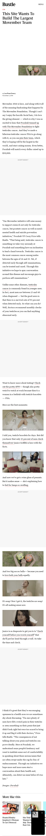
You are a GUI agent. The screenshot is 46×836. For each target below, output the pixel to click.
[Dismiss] (42, 812)
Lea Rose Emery (10, 93)
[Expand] (34, 812)
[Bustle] (8, 4)
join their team (26, 137)
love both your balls (14, 575)
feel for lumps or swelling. (17, 485)
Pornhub (14, 785)
